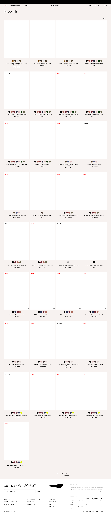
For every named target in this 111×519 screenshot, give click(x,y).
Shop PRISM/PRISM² (15, 5)
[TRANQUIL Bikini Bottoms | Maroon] (68, 90)
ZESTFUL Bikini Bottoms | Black (42, 415)
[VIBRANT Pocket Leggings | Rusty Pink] (42, 241)
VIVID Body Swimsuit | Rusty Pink (94, 314)
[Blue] (68, 161)
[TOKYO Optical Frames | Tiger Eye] (68, 39)
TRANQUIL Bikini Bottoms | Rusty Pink (16, 164)
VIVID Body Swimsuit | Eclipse (42, 314)
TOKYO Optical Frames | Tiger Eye (68, 63)
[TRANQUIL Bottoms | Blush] (42, 140)
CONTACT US (31, 504)
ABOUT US (30, 497)
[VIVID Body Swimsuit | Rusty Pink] (94, 291)
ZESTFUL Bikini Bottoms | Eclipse (94, 415)
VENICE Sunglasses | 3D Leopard (42, 215)
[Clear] (18, 61)
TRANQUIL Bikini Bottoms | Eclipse (42, 114)
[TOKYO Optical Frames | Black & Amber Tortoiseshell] (16, 39)
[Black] (87, 61)
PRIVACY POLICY (9, 499)
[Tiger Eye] (20, 61)
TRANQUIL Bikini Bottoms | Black (94, 63)
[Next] (104, 61)
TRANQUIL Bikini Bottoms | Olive (94, 114)
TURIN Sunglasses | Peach (94, 164)
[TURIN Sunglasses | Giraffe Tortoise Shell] (68, 140)
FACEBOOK (52, 497)
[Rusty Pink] (89, 61)
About (26, 5)
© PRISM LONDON (9, 511)
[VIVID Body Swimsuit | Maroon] (68, 291)
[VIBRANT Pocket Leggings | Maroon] (94, 191)
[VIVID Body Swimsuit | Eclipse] (42, 291)
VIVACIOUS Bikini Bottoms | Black (94, 265)
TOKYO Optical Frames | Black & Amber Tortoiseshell (16, 64)
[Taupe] (20, 362)
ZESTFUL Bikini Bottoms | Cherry (68, 415)
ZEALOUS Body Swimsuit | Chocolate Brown (68, 365)
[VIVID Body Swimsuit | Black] (16, 291)
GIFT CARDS (30, 502)
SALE (5, 5)
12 (57, 473)
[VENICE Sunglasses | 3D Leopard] (42, 191)
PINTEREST (52, 504)
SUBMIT (39, 491)
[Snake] (68, 262)
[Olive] (101, 61)
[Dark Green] (99, 61)
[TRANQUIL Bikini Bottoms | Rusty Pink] (16, 140)
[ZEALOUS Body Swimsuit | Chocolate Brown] (68, 340)
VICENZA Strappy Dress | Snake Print (68, 265)
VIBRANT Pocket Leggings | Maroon (94, 215)
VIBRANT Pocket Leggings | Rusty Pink (42, 265)
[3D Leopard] (42, 213)
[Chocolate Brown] (18, 362)
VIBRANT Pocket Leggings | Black (68, 215)
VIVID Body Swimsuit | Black (16, 314)
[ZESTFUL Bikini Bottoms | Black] (42, 391)
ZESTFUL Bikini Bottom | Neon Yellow (16, 415)
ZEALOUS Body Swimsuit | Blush (42, 364)
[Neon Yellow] (21, 413)
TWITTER (52, 499)
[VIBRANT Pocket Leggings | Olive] (16, 241)
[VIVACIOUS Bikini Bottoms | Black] (94, 241)
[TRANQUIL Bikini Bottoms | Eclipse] (42, 90)
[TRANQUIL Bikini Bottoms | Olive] (94, 90)
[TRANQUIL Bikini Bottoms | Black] (94, 39)
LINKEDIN (52, 506)
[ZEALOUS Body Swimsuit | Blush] (42, 340)
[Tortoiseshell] (66, 161)
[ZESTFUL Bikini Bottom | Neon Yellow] (16, 391)
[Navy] (94, 61)
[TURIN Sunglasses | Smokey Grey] (16, 191)
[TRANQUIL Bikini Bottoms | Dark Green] (16, 90)
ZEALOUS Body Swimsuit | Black (16, 364)
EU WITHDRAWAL (9, 504)
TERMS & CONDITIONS (10, 502)
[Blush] (96, 61)
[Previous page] (44, 474)
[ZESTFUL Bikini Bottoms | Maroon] (16, 441)
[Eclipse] (15, 312)
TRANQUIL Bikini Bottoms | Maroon (68, 114)
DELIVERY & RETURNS (10, 497)
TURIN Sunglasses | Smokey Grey (16, 215)
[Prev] (84, 61)
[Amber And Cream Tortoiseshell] (13, 61)
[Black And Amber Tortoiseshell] (15, 61)
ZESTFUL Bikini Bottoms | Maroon (16, 465)
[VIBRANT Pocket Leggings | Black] (68, 191)
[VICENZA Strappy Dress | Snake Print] (68, 241)
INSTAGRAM (52, 502)
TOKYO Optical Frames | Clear (42, 63)
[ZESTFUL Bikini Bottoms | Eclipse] (94, 391)
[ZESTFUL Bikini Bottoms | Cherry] (68, 391)
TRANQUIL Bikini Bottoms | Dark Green (16, 114)
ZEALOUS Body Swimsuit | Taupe (94, 364)
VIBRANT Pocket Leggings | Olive (16, 265)
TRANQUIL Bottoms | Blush (42, 164)
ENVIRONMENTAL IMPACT (34, 499)
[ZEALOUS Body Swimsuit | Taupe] (94, 340)
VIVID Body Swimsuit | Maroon (68, 314)
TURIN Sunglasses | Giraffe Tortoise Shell (68, 165)
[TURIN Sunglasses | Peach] (94, 140)
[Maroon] (92, 61)
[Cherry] (17, 413)
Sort (105, 18)
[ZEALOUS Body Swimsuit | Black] (16, 340)
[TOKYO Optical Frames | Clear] (42, 39)
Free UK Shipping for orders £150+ (56, 2)
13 (62, 473)
